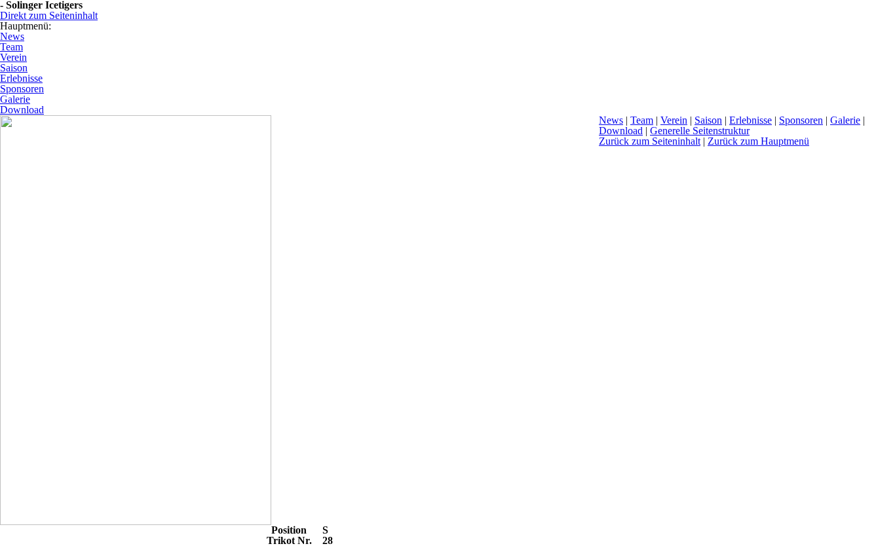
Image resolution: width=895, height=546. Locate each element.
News (611, 120)
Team (641, 120)
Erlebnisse (750, 120)
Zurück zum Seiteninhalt (649, 141)
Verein (673, 120)
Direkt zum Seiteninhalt (49, 15)
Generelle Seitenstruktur (700, 130)
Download (621, 130)
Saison (708, 120)
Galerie (845, 120)
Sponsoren (801, 120)
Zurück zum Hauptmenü (758, 141)
